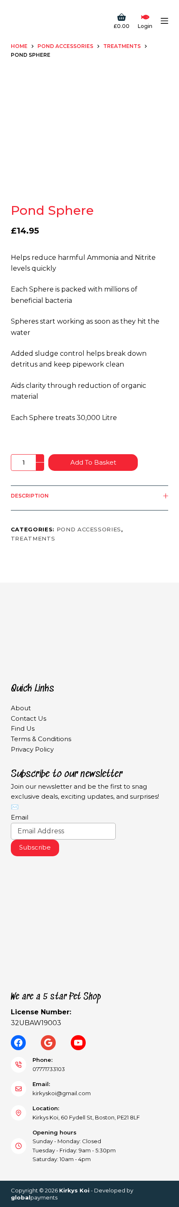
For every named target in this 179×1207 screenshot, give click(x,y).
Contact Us (28, 718)
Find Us (23, 728)
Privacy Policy (32, 749)
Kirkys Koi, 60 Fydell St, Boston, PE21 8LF (86, 1117)
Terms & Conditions (41, 739)
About (21, 708)
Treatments (33, 538)
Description (30, 496)
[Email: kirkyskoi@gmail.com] (19, 1089)
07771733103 (48, 1069)
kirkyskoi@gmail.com (61, 1093)
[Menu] (164, 21)
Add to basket (93, 462)
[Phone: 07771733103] (19, 1065)
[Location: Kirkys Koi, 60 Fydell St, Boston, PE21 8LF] (19, 1113)
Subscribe (35, 847)
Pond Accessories (89, 529)
